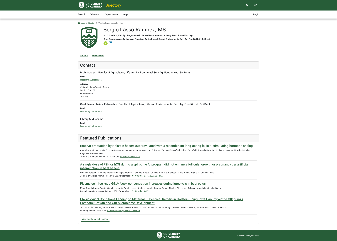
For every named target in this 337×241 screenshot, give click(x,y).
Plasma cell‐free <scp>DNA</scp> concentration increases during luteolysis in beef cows (143, 183)
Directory (113, 5)
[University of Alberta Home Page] (90, 5)
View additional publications (95, 219)
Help (125, 14)
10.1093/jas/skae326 (130, 156)
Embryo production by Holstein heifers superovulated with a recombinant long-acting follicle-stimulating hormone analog (166, 146)
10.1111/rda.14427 (139, 191)
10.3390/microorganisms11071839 (123, 210)
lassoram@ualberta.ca (91, 80)
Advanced (95, 14)
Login (256, 14)
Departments (111, 14)
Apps (83, 23)
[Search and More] (255, 5)
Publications (98, 55)
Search (81, 14)
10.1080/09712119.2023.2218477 (147, 176)
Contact (84, 55)
